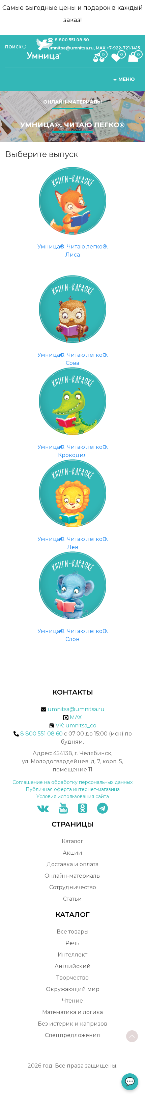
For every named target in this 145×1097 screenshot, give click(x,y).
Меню (126, 79)
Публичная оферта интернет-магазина (73, 789)
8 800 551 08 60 (72, 39)
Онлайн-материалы (72, 102)
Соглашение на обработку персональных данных (72, 782)
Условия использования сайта (72, 796)
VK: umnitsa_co (76, 725)
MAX (75, 717)
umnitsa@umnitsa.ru (76, 709)
